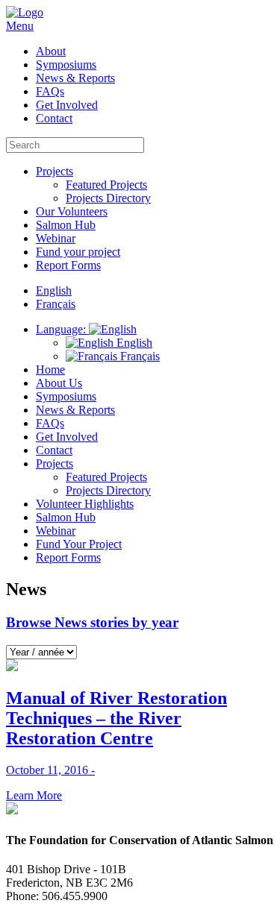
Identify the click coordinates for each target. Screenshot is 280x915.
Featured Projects (106, 184)
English (132, 342)
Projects (54, 171)
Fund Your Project (79, 544)
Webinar (55, 238)
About (51, 51)
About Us (59, 383)
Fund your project (78, 251)
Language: (62, 329)
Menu (20, 25)
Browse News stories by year (92, 622)
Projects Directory (108, 198)
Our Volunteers (72, 211)
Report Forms (68, 265)
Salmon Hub (66, 224)
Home (50, 369)
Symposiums (66, 64)
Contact (54, 118)
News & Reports (75, 78)
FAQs (50, 91)
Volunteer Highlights (85, 503)
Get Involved (67, 104)
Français (138, 356)
